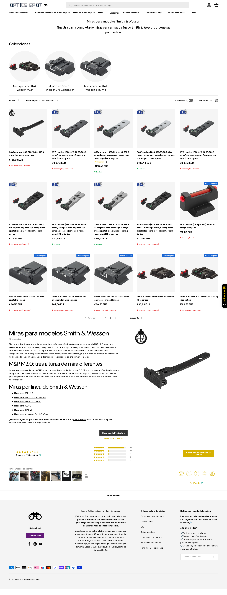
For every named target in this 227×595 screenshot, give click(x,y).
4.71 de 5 (34, 452)
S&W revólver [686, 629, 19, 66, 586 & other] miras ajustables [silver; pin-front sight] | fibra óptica (111, 155)
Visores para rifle (131, 12)
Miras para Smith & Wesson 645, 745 (95, 87)
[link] (90, 317)
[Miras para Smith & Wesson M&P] (24, 66)
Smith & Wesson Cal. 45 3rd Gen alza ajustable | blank (26, 298)
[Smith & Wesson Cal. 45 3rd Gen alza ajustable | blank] (28, 273)
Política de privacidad (151, 542)
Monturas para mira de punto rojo (51, 12)
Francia (110, 537)
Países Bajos (94, 543)
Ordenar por (32, 100)
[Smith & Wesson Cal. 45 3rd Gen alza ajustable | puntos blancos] (71, 273)
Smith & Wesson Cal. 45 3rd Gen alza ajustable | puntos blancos (69, 298)
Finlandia (101, 537)
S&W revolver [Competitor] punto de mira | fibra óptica (197, 226)
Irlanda (97, 540)
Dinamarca (83, 537)
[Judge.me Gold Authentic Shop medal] (189, 473)
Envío (143, 526)
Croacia (122, 534)
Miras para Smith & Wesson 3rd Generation (60, 87)
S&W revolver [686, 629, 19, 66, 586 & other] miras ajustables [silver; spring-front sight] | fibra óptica (156, 155)
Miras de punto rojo (82, 12)
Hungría (89, 540)
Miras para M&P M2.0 (23, 393)
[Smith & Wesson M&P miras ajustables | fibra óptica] (156, 273)
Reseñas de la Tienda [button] (113, 438)
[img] (28, 452)
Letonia (110, 540)
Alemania (119, 537)
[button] (224, 296)
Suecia (96, 546)
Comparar (180, 100)
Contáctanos (147, 521)
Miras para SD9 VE (22, 405)
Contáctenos (79, 419)
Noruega (105, 543)
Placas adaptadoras (19, 12)
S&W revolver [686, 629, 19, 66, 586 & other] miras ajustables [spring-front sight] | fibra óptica (198, 155)
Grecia (81, 540)
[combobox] (127, 5)
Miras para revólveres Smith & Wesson (32, 414)
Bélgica (97, 534)
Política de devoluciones (152, 516)
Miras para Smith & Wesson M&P (24, 87)
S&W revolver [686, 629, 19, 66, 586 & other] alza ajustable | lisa (26, 153)
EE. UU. (104, 550)
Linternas (114, 12)
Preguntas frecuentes (151, 537)
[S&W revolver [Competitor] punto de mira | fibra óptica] (199, 201)
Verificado (195, 483)
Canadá (114, 534)
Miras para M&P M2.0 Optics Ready (30, 397)
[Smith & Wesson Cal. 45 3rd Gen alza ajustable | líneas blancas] (113, 273)
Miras (100, 12)
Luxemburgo (81, 543)
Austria (89, 534)
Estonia (92, 537)
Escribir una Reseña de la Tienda (198, 453)
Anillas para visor (176, 12)
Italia (103, 540)
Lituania (119, 540)
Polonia (113, 543)
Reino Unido (111, 546)
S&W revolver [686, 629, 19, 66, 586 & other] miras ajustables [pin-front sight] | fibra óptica (69, 155)
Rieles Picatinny (153, 12)
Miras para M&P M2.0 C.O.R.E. (27, 401)
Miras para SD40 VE (23, 410)
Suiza (102, 546)
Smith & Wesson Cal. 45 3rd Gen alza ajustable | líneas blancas (111, 298)
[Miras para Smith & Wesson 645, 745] (95, 66)
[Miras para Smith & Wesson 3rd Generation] (60, 66)
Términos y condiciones (152, 547)
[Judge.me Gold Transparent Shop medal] (196, 473)
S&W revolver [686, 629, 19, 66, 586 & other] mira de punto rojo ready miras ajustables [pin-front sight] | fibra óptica (27, 229)
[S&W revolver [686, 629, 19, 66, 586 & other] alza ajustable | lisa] (28, 128)
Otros (193, 12)
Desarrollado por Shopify (33, 579)
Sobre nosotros (148, 532)
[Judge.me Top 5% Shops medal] (212, 473)
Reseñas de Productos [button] (113, 433)
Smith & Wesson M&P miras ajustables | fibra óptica (156, 298)
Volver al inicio (113, 495)
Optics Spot (19, 579)
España (88, 546)
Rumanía (80, 546)
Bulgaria (105, 534)
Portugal (122, 543)
